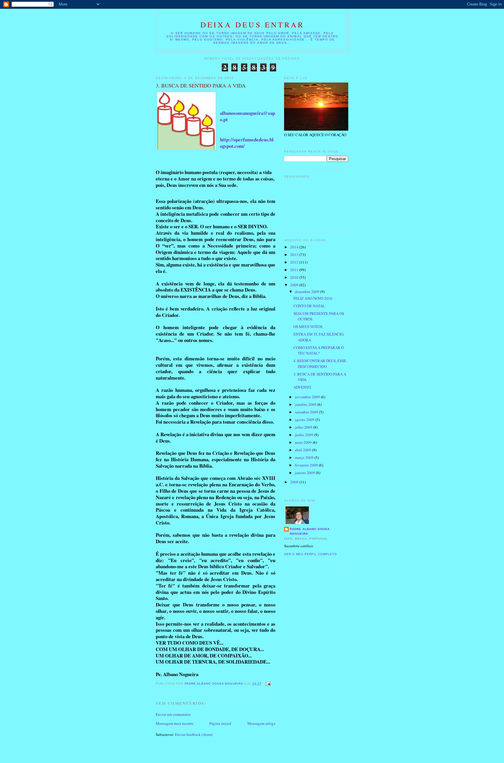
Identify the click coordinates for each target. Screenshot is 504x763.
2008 (294, 482)
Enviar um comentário (173, 714)
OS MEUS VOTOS (307, 326)
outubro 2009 (306, 404)
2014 (294, 247)
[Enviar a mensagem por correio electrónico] (268, 683)
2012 (294, 262)
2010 (294, 277)
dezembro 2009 (307, 291)
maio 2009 (304, 442)
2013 (294, 254)
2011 (294, 269)
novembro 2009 (308, 396)
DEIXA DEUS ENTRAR (252, 24)
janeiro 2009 (305, 472)
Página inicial (220, 723)
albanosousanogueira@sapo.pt (247, 116)
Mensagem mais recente (174, 723)
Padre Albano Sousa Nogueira (310, 531)
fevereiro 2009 (307, 465)
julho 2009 (304, 427)
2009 (294, 284)
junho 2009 (304, 434)
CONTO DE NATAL (309, 305)
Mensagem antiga (261, 723)
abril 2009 (303, 449)
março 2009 (304, 457)
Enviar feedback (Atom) (194, 734)
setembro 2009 (307, 412)
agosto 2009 (305, 419)
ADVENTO (302, 387)
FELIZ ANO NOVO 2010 (312, 298)
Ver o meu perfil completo (310, 554)
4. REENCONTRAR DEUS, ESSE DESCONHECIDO (319, 363)
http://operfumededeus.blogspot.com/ (247, 143)
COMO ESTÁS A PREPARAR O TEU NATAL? (318, 350)
